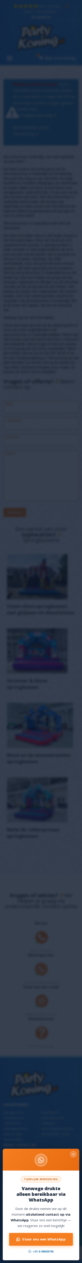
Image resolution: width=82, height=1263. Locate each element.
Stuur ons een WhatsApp (43, 1239)
